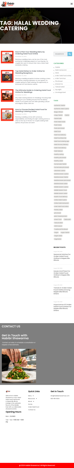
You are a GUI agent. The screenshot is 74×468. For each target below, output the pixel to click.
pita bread (57, 213)
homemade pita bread (61, 167)
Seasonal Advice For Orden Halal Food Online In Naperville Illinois (62, 257)
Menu (30, 396)
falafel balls (57, 118)
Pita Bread (58, 81)
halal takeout (58, 151)
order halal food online (63, 76)
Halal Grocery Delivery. (61, 144)
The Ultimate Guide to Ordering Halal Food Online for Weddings (33, 91)
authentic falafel (59, 105)
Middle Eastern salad (60, 193)
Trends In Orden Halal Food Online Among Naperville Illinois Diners (63, 291)
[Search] (70, 54)
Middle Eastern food (60, 190)
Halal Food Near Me (60, 138)
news (57, 73)
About (30, 401)
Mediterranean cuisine (61, 174)
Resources (31, 398)
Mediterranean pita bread (62, 180)
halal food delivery (60, 135)
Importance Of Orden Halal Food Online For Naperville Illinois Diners (62, 307)
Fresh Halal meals (59, 122)
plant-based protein (60, 216)
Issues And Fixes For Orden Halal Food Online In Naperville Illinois (62, 274)
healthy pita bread (60, 157)
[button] (71, 3)
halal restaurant (61, 70)
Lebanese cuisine (59, 171)
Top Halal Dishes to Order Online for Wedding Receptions (30, 72)
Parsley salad (58, 210)
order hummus (60, 78)
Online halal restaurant (61, 203)
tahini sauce (58, 226)
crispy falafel (58, 115)
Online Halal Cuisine (60, 200)
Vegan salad (58, 236)
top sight (58, 90)
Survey (30, 404)
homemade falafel (60, 164)
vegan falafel (65, 232)
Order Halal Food (33, 407)
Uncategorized (60, 92)
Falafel (57, 67)
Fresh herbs (57, 125)
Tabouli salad (59, 87)
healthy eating (58, 154)
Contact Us (31, 410)
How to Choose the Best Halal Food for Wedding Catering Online (31, 110)
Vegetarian (57, 239)
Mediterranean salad (60, 183)
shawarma (59, 84)
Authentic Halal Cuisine (61, 109)
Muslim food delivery (60, 197)
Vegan (56, 232)
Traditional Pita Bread (61, 229)
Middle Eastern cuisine (61, 187)
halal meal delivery (60, 148)
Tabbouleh (67, 219)
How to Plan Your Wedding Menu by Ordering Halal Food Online (30, 53)
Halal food (57, 131)
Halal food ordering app (61, 141)
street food (57, 219)
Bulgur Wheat (58, 112)
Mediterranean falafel (61, 177)
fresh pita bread (59, 128)
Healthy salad (58, 161)
